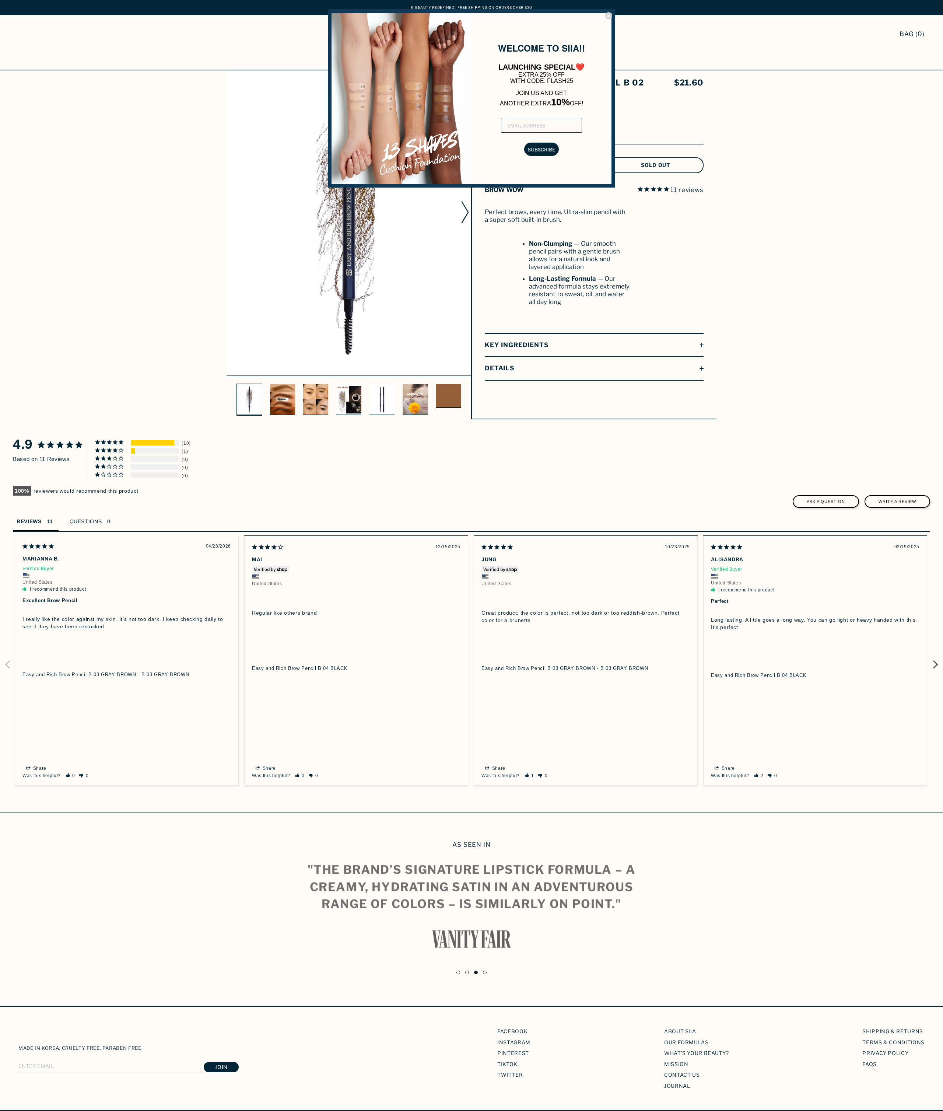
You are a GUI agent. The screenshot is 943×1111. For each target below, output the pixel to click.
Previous (7, 660)
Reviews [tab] (29, 521)
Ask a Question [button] (826, 501)
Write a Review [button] (897, 501)
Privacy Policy (885, 1053)
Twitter (510, 1075)
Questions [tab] (86, 521)
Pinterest (513, 1053)
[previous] (231, 212)
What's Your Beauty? (696, 1053)
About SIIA (680, 1031)
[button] (70, 775)
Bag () (912, 34)
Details (500, 368)
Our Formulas (686, 1042)
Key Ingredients (517, 345)
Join (221, 1067)
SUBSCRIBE (541, 149)
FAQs (869, 1064)
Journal (677, 1086)
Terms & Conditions (893, 1042)
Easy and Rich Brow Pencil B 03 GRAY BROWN (79, 674)
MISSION (676, 1064)
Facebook (512, 1031)
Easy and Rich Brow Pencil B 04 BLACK (299, 668)
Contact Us (682, 1075)
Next (935, 660)
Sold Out (655, 165)
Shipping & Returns (892, 1031)
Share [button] (39, 768)
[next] (466, 212)
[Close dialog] (608, 16)
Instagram (513, 1042)
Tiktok (507, 1064)
